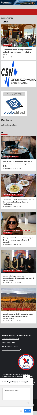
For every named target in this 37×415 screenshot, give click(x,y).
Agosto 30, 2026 (17, 168)
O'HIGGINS (26, 309)
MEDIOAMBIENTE (16, 230)
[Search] (33, 11)
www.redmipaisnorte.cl (10, 346)
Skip (21, 411)
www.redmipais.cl (8, 342)
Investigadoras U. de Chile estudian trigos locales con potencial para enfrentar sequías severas (18, 316)
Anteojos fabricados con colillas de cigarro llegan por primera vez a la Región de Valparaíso (18, 240)
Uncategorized (7, 44)
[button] (3, 11)
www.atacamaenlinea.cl (10, 339)
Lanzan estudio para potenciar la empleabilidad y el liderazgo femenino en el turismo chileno (18, 278)
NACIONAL (15, 156)
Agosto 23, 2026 (17, 321)
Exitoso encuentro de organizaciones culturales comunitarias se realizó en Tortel (17, 52)
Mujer (13, 270)
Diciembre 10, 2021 (18, 57)
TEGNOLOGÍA (7, 232)
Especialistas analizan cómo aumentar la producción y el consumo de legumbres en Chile (18, 164)
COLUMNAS (6, 156)
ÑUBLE (19, 309)
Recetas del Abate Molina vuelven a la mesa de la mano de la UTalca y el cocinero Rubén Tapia (18, 202)
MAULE (14, 194)
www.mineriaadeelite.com (11, 350)
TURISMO (20, 194)
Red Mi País (8, 57)
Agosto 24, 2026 (17, 244)
